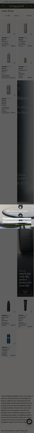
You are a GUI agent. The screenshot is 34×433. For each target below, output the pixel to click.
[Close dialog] (33, 205)
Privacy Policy (23, 226)
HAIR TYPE (4, 220)
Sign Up (17, 224)
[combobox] (16, 222)
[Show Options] (30, 222)
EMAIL (4, 217)
